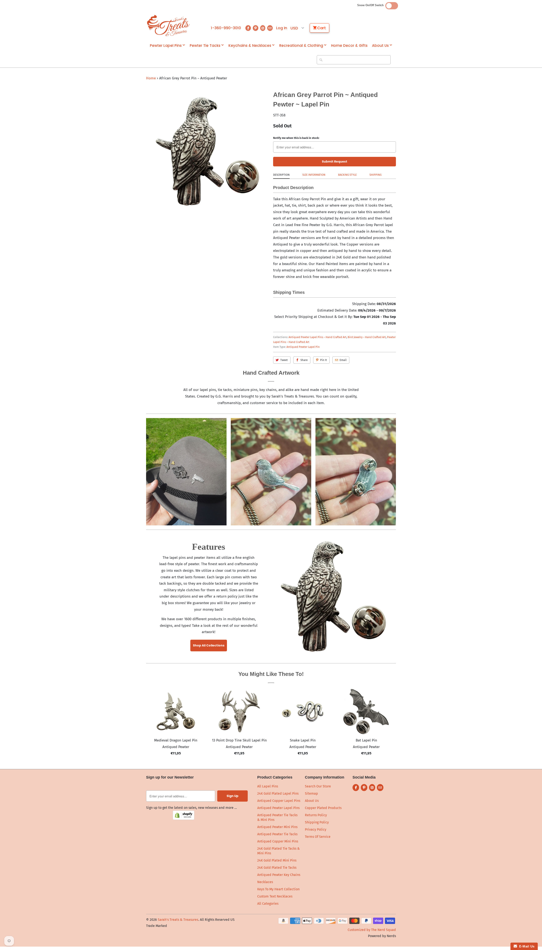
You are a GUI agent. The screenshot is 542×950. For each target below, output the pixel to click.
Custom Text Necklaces (274, 896)
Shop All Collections (208, 645)
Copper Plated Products (323, 808)
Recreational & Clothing (301, 45)
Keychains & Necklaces (249, 45)
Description (281, 174)
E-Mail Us (526, 946)
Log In (281, 28)
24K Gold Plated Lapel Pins (278, 793)
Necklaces (265, 882)
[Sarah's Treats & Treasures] (168, 25)
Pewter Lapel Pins (166, 45)
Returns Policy (316, 815)
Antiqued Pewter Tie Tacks (277, 834)
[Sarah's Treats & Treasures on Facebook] (248, 28)
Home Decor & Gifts (349, 45)
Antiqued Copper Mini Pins (277, 841)
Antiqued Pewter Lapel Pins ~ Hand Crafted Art (317, 337)
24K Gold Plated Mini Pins (276, 860)
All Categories (267, 904)
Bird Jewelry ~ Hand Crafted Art (367, 337)
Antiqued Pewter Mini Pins (277, 827)
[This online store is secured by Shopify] (183, 819)
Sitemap (311, 793)
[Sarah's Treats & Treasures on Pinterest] (255, 28)
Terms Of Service (317, 837)
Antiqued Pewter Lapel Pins (278, 808)
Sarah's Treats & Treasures (178, 920)
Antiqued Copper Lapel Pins (278, 801)
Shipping (375, 174)
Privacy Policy (315, 829)
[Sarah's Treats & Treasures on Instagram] (262, 28)
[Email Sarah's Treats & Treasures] (270, 28)
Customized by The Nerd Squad (372, 930)
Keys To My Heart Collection (278, 889)
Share (304, 360)
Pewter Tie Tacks (205, 45)
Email (343, 360)
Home (151, 78)
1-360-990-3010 (226, 28)
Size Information (313, 174)
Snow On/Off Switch (371, 5)
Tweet (284, 360)
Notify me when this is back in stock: (296, 137)
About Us (380, 45)
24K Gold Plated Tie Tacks (276, 868)
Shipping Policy (317, 822)
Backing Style (347, 174)
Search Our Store (318, 786)
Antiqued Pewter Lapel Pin (303, 346)
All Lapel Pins (267, 786)
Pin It (323, 360)
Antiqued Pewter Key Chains (278, 875)
